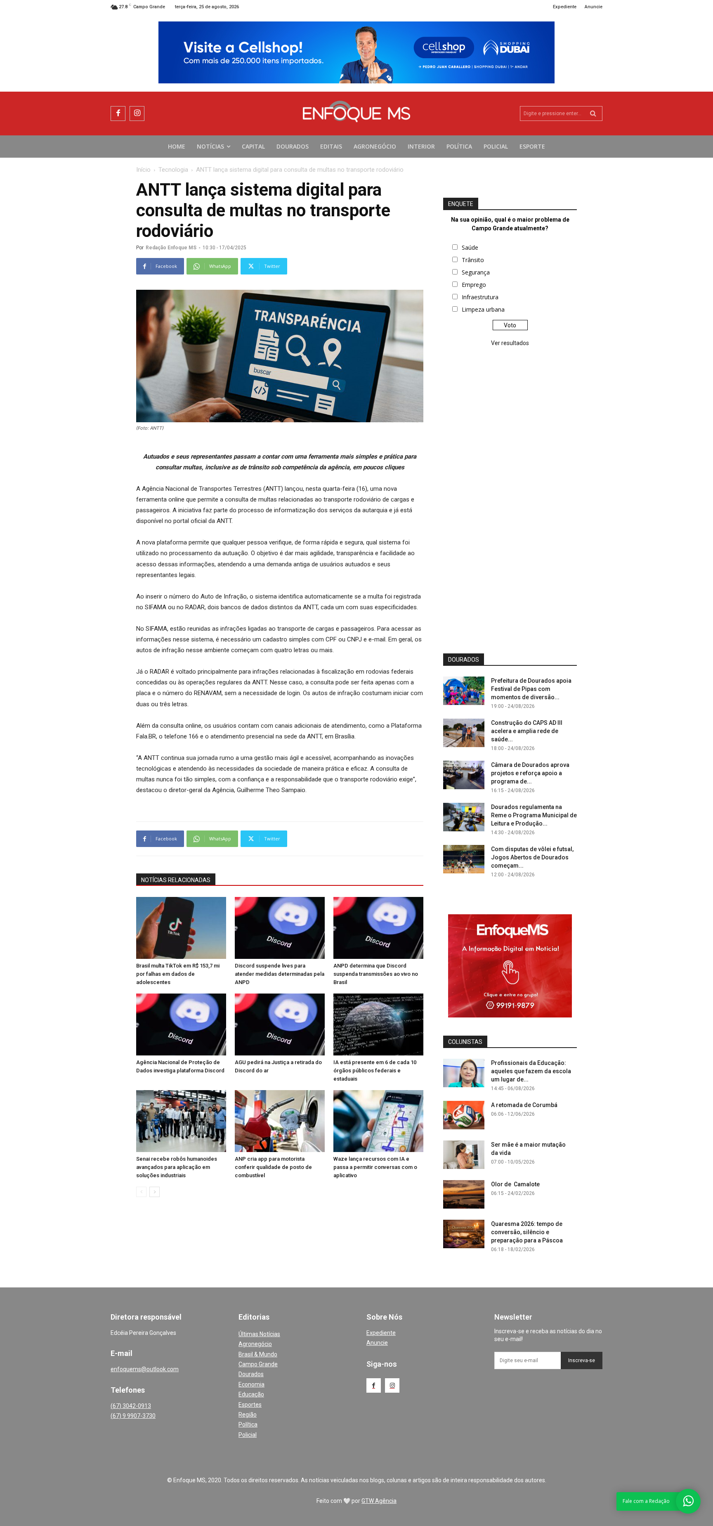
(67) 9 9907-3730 (133, 1415)
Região (247, 1414)
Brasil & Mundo (257, 1354)
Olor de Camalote (515, 1184)
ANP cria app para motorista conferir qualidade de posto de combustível (273, 1167)
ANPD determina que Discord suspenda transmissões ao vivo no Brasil (375, 974)
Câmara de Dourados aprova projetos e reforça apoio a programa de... (530, 773)
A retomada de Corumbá (524, 1105)
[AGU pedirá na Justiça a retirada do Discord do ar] (280, 1024)
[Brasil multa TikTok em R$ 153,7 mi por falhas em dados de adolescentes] (181, 928)
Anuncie (377, 1342)
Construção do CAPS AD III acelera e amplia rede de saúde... (526, 731)
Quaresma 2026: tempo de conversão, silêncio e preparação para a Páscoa (527, 1232)
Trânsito (473, 260)
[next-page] (154, 1192)
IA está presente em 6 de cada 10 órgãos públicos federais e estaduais (374, 1070)
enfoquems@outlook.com (145, 1369)
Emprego (474, 285)
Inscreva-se (581, 1360)
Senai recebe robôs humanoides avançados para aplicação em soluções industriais (176, 1167)
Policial (247, 1434)
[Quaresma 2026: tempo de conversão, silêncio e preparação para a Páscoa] (463, 1234)
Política (247, 1424)
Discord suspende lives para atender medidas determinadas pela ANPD (279, 974)
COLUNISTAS (465, 1042)
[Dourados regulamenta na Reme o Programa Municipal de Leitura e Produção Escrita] (463, 817)
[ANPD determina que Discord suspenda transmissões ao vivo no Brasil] (378, 928)
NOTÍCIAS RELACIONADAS (175, 880)
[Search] (593, 113)
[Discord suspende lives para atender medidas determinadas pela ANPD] (280, 928)
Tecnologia (173, 169)
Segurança (476, 272)
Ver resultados (510, 343)
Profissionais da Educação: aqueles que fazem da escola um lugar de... (531, 1071)
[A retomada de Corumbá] (463, 1115)
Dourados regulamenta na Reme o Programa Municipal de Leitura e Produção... (534, 815)
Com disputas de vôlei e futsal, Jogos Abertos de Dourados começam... (532, 857)
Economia (251, 1384)
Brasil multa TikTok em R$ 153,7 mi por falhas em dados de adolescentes (178, 974)
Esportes (250, 1404)
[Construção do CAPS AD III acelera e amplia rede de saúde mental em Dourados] (463, 733)
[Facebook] (118, 113)
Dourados (251, 1374)
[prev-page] (141, 1192)
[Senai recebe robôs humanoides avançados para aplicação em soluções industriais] (181, 1121)
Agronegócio (255, 1344)
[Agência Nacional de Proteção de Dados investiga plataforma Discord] (181, 1024)
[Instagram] (137, 113)
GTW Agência (379, 1501)
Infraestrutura (480, 297)
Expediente (381, 1333)
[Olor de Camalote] (463, 1194)
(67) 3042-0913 (131, 1406)
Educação (251, 1394)
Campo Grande (258, 1364)
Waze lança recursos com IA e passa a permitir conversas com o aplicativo (375, 1167)
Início (143, 169)
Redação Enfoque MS (171, 248)
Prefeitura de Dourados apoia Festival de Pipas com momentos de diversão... (531, 688)
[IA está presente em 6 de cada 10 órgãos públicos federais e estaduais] (378, 1024)
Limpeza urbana (483, 309)
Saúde (470, 247)
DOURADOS (463, 659)
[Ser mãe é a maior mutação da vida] (463, 1154)
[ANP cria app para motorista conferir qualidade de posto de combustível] (280, 1121)
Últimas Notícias (259, 1334)
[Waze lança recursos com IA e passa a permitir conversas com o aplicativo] (378, 1121)
